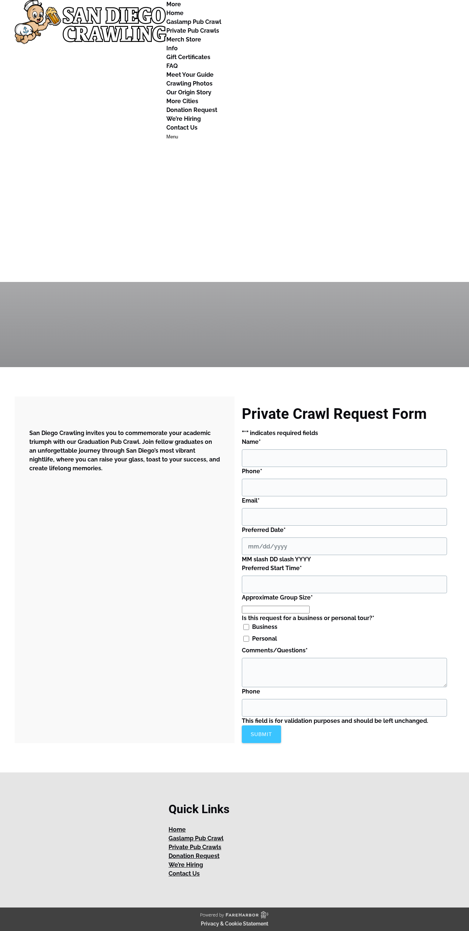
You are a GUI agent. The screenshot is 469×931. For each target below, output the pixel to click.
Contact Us (181, 127)
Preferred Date (264, 529)
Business (264, 626)
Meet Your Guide (190, 74)
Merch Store (183, 39)
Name (251, 441)
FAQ (172, 65)
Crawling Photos (189, 83)
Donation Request (191, 109)
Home (175, 13)
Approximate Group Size (277, 597)
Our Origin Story (188, 92)
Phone (252, 471)
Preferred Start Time (272, 568)
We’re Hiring (183, 118)
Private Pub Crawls (192, 30)
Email (251, 500)
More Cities (182, 101)
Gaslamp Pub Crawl (193, 21)
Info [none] (172, 48)
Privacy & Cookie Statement (234, 924)
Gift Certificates (188, 57)
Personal (264, 638)
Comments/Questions (275, 650)
